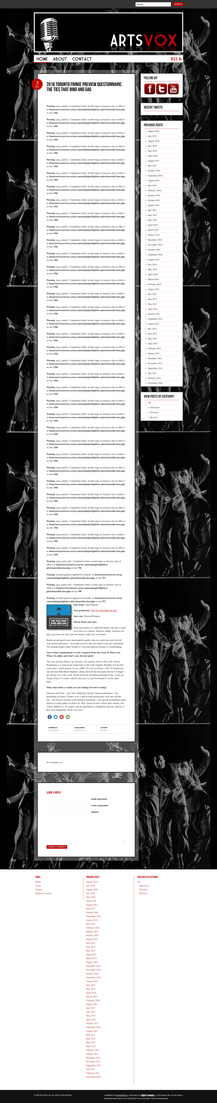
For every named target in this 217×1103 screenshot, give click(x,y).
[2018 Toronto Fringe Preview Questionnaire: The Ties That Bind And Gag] (85, 86)
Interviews (155, 407)
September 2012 (155, 318)
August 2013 (153, 289)
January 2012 (154, 353)
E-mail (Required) (99, 806)
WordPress (122, 1095)
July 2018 (152, 145)
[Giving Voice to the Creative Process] (108, 51)
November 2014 (155, 244)
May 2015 (152, 219)
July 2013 (152, 294)
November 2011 (155, 363)
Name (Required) (99, 799)
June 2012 (152, 333)
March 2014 (153, 279)
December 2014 (155, 239)
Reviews (154, 417)
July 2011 (152, 373)
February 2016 (154, 190)
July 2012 (152, 328)
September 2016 (155, 175)
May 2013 (152, 303)
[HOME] (42, 60)
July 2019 (152, 136)
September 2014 (155, 254)
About (38, 885)
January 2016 (154, 195)
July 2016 (152, 185)
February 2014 (154, 284)
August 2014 (153, 259)
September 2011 (155, 368)
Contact (38, 889)
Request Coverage (43, 893)
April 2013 (153, 308)
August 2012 (153, 323)
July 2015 (152, 210)
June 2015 (152, 215)
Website (95, 812)
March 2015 (153, 229)
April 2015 (153, 224)
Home (38, 881)
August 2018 (153, 140)
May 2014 (152, 269)
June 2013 (152, 299)
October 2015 (154, 200)
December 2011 (155, 358)
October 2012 (154, 313)
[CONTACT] (81, 60)
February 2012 (154, 348)
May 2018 (152, 150)
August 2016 (153, 180)
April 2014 (153, 274)
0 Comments (53, 730)
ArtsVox (104, 730)
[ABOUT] (59, 60)
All (75, 730)
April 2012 (153, 343)
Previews (82, 730)
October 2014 (154, 249)
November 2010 (155, 383)
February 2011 (154, 378)
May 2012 (152, 338)
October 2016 (154, 170)
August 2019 (153, 131)
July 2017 (152, 165)
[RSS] (175, 60)
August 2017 (153, 160)
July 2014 (152, 264)
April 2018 (153, 155)
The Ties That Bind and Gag (104, 610)
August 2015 (153, 205)
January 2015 (154, 234)
